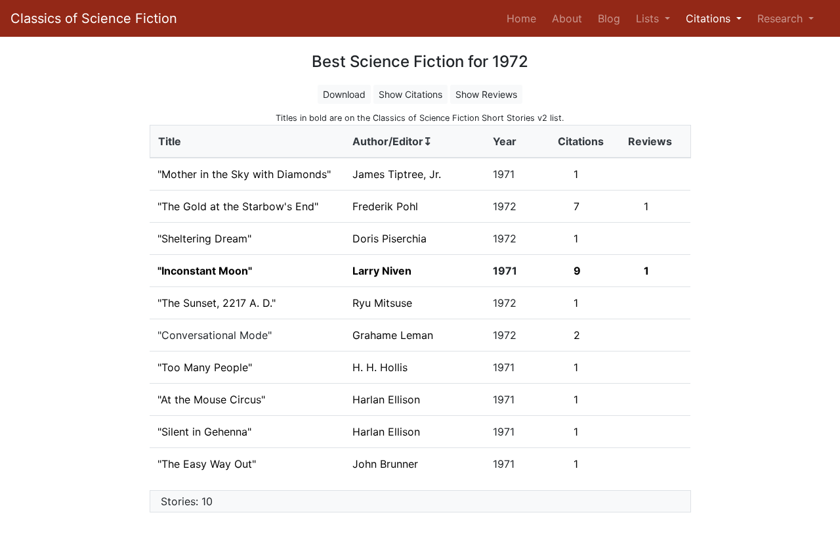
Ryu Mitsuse (382, 302)
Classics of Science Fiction (93, 18)
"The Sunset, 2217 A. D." (217, 302)
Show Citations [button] (410, 94)
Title (169, 141)
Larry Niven (381, 270)
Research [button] (781, 18)
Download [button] (344, 94)
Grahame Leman (392, 335)
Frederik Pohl (385, 206)
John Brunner (385, 463)
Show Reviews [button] (486, 94)
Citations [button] (710, 18)
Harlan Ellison (386, 399)
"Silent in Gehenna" (204, 431)
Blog (609, 18)
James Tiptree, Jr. (396, 174)
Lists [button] (649, 18)
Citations (581, 141)
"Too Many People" (205, 367)
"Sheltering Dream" (204, 238)
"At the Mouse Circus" (211, 399)
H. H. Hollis (380, 367)
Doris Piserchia (389, 238)
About (567, 18)
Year (504, 141)
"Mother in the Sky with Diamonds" (244, 174)
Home (524, 18)
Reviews (650, 141)
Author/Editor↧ (392, 141)
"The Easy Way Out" (207, 463)
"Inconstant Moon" (205, 270)
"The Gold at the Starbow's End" (238, 206)
